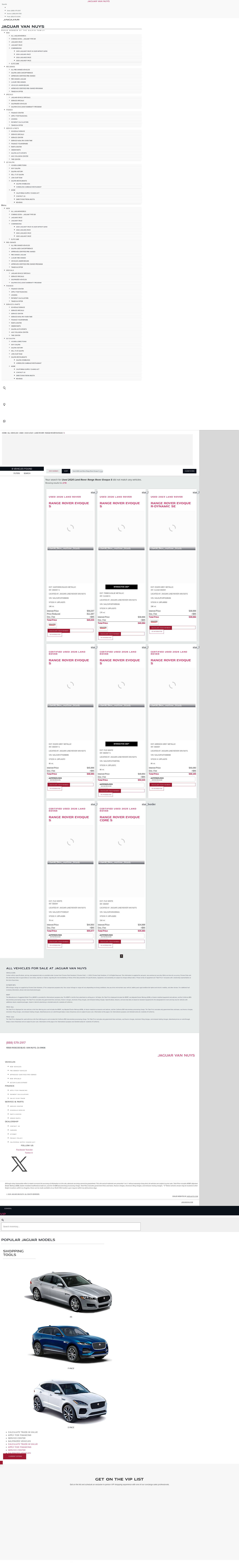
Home (4, 433)
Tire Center (15, 159)
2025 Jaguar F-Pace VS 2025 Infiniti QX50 (31, 51)
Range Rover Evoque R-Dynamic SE (171, 504)
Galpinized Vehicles (19, 104)
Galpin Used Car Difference (22, 73)
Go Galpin (10, 162)
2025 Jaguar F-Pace (23, 60)
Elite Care (15, 64)
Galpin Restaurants (19, 181)
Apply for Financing (19, 116)
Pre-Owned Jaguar (18, 79)
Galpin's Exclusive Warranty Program (26, 107)
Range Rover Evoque (53, 433)
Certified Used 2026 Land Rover (67, 652)
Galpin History (17, 171)
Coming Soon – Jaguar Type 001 (23, 39)
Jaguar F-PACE (16, 45)
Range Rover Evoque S (69, 504)
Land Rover (39, 433)
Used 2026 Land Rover (65, 496)
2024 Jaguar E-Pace (23, 57)
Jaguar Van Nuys (176, 1055)
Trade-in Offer (17, 91)
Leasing (14, 119)
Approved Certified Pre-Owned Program (27, 88)
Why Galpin (15, 168)
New (8, 33)
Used (21, 433)
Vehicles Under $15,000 (20, 85)
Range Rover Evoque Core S (120, 818)
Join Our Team (16, 178)
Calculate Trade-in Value (23, 1432)
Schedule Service (18, 131)
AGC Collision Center (19, 156)
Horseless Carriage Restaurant (28, 187)
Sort (66, 471)
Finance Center (17, 113)
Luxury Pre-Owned (18, 82)
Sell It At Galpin (17, 174)
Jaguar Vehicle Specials (20, 97)
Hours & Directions (18, 165)
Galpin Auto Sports (19, 153)
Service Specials (17, 100)
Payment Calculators (19, 122)
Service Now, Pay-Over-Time (21, 140)
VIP (3, 1214)
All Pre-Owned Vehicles (20, 70)
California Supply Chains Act (27, 193)
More (13, 190)
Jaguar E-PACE (16, 42)
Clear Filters (189, 471)
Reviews (19, 202)
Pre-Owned (10, 67)
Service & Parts (12, 128)
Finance (9, 110)
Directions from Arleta (25, 199)
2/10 (64, 483)
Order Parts (16, 150)
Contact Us (20, 196)
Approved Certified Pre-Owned (23, 76)
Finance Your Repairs (19, 144)
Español (4, 4)
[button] (71, 205)
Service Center (17, 137)
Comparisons (16, 48)
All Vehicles (13, 433)
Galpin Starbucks (23, 184)
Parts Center (16, 147)
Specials (9, 94)
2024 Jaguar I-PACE (23, 54)
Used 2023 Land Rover (167, 496)
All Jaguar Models (18, 36)
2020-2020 (29, 433)
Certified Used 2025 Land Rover (118, 809)
